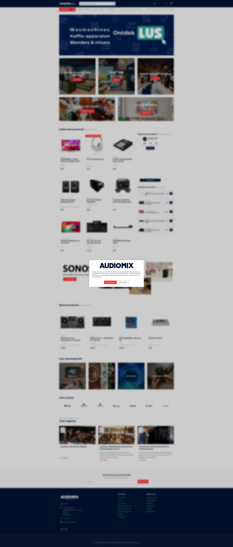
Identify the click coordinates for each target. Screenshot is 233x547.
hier (138, 275)
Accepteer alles (110, 282)
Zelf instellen (123, 282)
